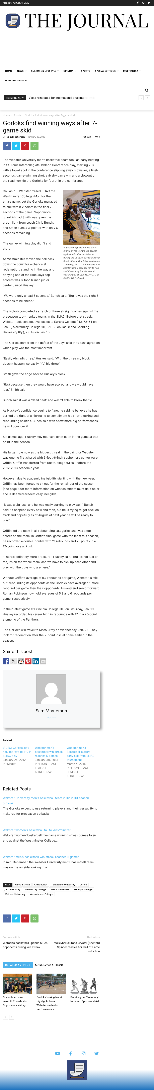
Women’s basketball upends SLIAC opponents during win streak (25, 945)
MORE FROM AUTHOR (49, 965)
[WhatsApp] (34, 146)
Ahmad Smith (22, 884)
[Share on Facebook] (6, 661)
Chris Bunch (40, 884)
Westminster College (41, 894)
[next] (147, 97)
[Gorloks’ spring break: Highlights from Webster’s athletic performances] (51, 984)
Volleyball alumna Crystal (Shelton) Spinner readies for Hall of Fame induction (77, 947)
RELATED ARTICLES (17, 965)
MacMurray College (35, 889)
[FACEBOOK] (70, 1053)
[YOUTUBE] (57, 1053)
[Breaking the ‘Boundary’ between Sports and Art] (85, 984)
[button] (146, 90)
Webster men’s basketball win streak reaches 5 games (49, 751)
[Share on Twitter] (13, 661)
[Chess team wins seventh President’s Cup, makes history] (17, 984)
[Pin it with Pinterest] (28, 661)
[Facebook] (138, 3)
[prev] (141, 97)
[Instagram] (143, 3)
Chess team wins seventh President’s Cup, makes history (14, 1001)
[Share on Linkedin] (35, 661)
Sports (17, 115)
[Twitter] (149, 3)
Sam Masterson (15, 136)
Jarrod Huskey (12, 889)
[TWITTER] (96, 1053)
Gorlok (83, 884)
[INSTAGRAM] (83, 1053)
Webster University (15, 894)
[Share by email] (43, 661)
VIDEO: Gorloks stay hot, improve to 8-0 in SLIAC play (17, 751)
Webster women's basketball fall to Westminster (37, 830)
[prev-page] (5, 1017)
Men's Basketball (60, 889)
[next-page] (11, 1017)
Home (6, 115)
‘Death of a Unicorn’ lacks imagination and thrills (60, 98)
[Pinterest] (25, 146)
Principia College (83, 889)
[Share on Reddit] (21, 661)
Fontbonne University (63, 884)
